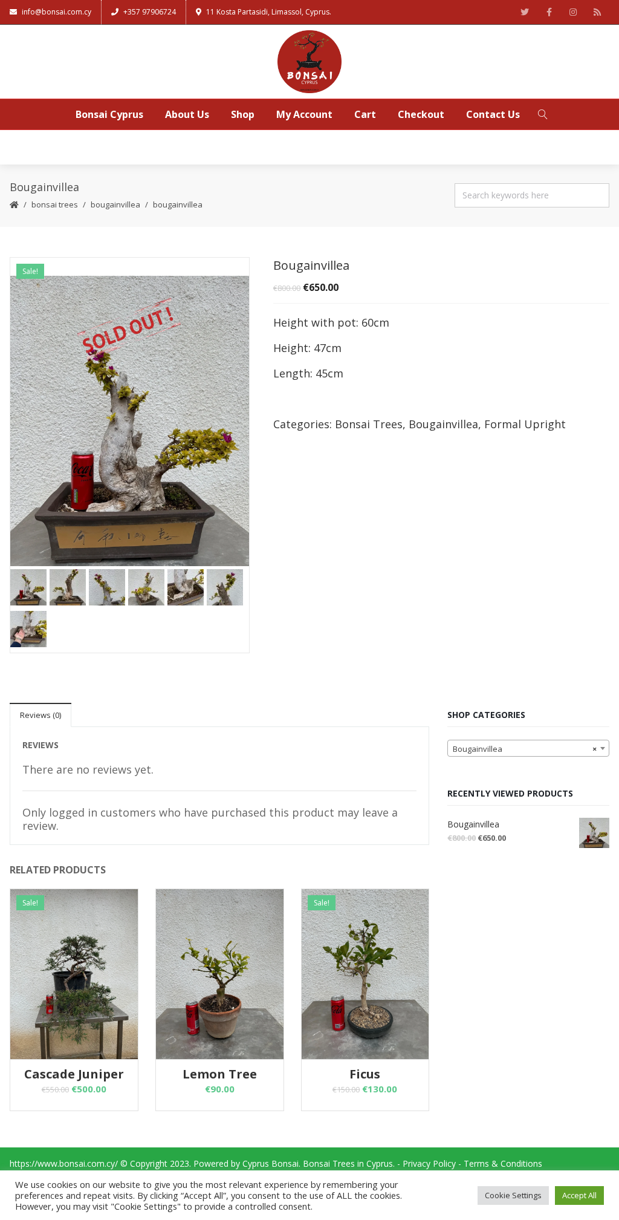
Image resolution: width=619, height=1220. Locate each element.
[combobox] (528, 748)
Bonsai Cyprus (109, 114)
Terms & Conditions (503, 1163)
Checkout (421, 114)
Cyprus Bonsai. (271, 1163)
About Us (187, 114)
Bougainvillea (115, 204)
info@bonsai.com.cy (56, 12)
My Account (304, 114)
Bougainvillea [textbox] (525, 748)
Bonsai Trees (54, 204)
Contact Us (493, 114)
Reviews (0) (40, 714)
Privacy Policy (429, 1163)
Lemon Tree (220, 1074)
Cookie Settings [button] (513, 1195)
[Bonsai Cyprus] (309, 61)
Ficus (364, 1074)
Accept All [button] (579, 1195)
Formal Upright (525, 424)
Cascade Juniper (74, 1074)
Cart (365, 114)
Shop (242, 114)
